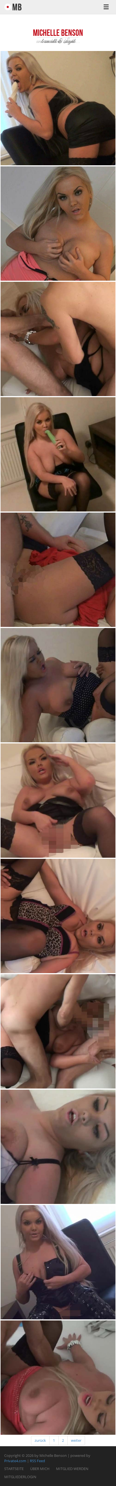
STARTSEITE (14, 1468)
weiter (76, 1440)
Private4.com (15, 1460)
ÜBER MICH (40, 1468)
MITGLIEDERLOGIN (20, 1476)
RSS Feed (37, 1460)
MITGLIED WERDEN (72, 1468)
